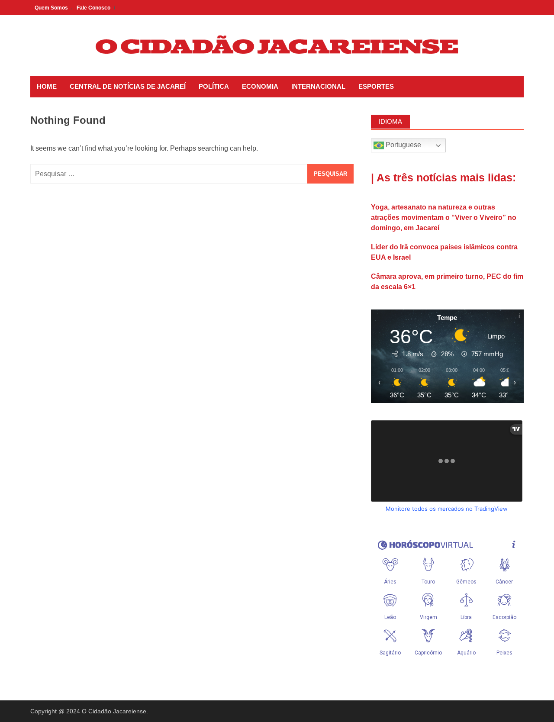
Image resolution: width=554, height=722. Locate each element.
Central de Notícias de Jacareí (128, 86)
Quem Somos (51, 8)
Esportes (376, 86)
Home (47, 86)
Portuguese (402, 144)
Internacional (318, 86)
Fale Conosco (93, 8)
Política (214, 86)
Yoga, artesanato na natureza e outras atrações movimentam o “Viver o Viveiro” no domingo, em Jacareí (443, 217)
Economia (260, 86)
